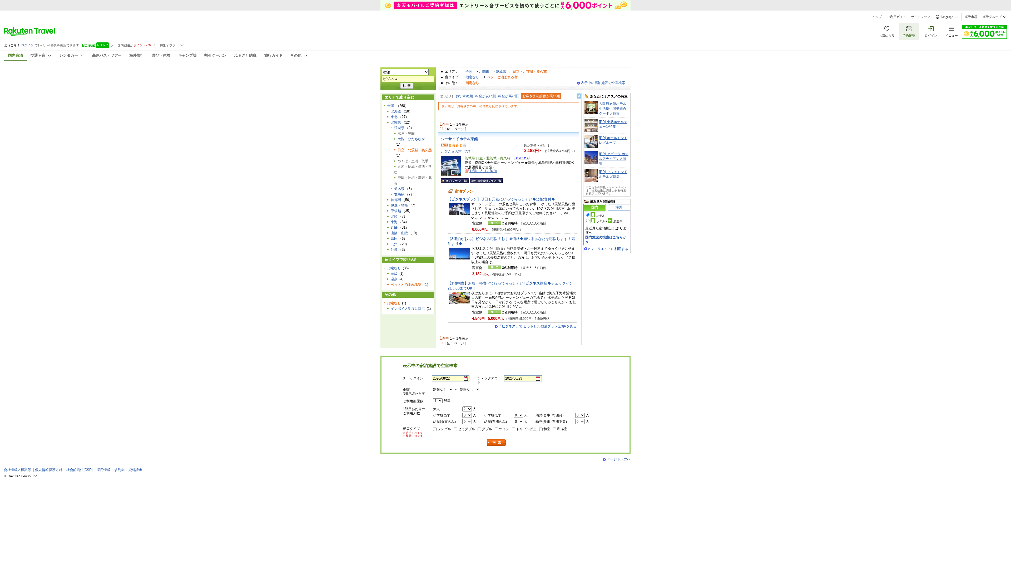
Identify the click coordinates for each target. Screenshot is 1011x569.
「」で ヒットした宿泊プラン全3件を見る (537, 326)
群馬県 (399, 194)
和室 (546, 429)
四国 (394, 239)
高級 (394, 274)
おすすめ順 (464, 96)
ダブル (487, 429)
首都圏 (396, 200)
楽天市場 (971, 17)
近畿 (394, 227)
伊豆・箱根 (399, 205)
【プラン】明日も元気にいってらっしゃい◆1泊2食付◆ (501, 199)
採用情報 (103, 470)
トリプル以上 (526, 429)
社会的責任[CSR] (79, 470)
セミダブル (466, 429)
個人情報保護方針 (48, 470)
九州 (394, 244)
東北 (394, 117)
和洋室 (562, 429)
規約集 (119, 470)
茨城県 (501, 71)
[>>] (579, 96)
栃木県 (399, 189)
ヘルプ (877, 17)
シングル (444, 429)
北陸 (394, 216)
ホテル (600, 215)
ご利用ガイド (896, 17)
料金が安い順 (485, 96)
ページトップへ (619, 459)
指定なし (472, 77)
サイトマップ (920, 17)
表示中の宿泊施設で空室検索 (603, 83)
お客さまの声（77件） (458, 152)
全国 (468, 71)
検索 (496, 442)
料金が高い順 (508, 96)
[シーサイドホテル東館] (519, 159)
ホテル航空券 (609, 221)
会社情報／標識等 (17, 470)
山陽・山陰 (399, 233)
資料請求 (135, 470)
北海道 (396, 111)
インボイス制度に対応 (408, 309)
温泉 (394, 279)
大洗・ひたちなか (411, 139)
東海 (394, 222)
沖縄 (394, 250)
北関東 (484, 71)
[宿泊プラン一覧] (455, 180)
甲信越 (396, 211)
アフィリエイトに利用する (607, 249)
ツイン (504, 429)
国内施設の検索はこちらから (605, 239)
